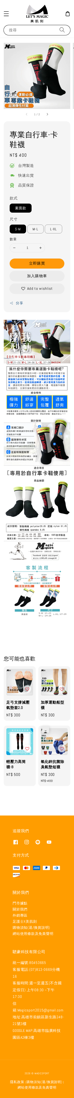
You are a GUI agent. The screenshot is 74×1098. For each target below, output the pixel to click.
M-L (35, 229)
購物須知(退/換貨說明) (31, 927)
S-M (18, 229)
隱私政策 (17, 1082)
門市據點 (20, 903)
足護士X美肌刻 (25, 921)
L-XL (53, 229)
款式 (14, 198)
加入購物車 (37, 275)
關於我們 (20, 909)
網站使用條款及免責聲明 (33, 933)
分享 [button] (19, 303)
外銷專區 (20, 915)
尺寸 (14, 219)
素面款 (20, 208)
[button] (6, 13)
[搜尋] (62, 30)
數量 (13, 239)
